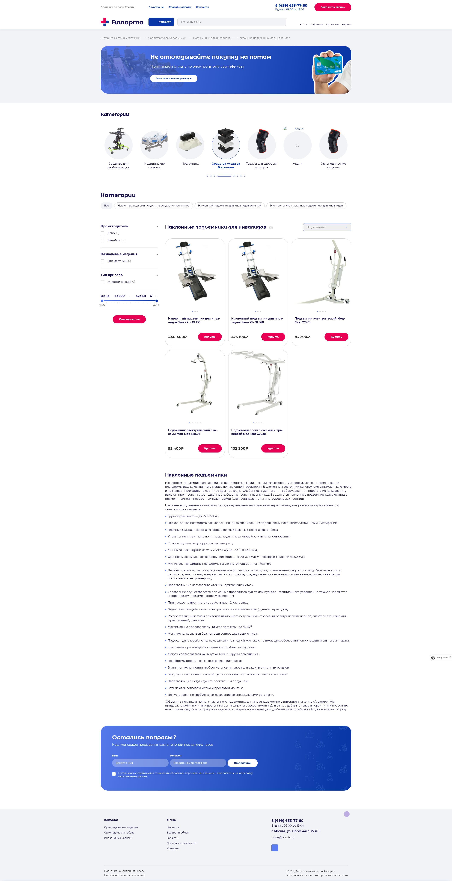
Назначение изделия (119, 254)
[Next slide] (355, 145)
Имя (115, 755)
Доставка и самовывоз (181, 843)
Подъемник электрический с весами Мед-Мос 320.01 (193, 432)
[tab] (207, 176)
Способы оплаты (180, 7)
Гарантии (173, 837)
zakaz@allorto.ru (283, 837)
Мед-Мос (114, 240)
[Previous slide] (96, 145)
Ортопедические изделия (121, 827)
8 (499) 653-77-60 (291, 5)
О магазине (156, 7)
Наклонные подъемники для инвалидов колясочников (153, 205)
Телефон (176, 755)
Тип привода (112, 275)
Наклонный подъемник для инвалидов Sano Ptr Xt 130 (194, 320)
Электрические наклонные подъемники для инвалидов (306, 205)
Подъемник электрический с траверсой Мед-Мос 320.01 (257, 432)
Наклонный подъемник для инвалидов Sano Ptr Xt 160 (257, 320)
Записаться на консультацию (174, 78)
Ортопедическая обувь (119, 832)
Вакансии (173, 827)
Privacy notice (442, 658)
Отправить (242, 763)
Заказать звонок (333, 7)
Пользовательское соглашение (124, 875)
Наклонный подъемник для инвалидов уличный (229, 205)
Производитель (114, 226)
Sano (111, 233)
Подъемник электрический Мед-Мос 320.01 (320, 320)
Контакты (202, 7)
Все (106, 205)
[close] (450, 658)
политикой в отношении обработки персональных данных (175, 773)
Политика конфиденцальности (124, 871)
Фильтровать (129, 319)
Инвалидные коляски (118, 837)
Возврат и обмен (178, 832)
